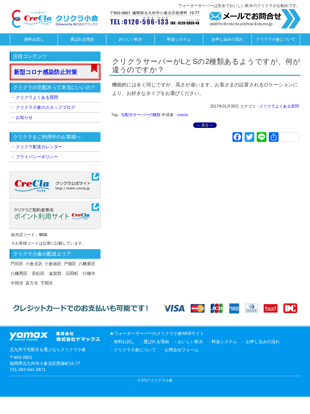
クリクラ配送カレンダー (39, 146)
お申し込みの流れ (227, 39)
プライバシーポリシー (37, 156)
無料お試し (34, 39)
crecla (182, 114)
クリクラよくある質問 (279, 106)
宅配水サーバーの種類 (140, 114)
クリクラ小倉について (275, 39)
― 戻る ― (205, 125)
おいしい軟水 (130, 39)
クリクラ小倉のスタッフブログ (45, 107)
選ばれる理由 (82, 39)
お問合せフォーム (182, 349)
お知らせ (24, 117)
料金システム (179, 39)
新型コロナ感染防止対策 (45, 72)
